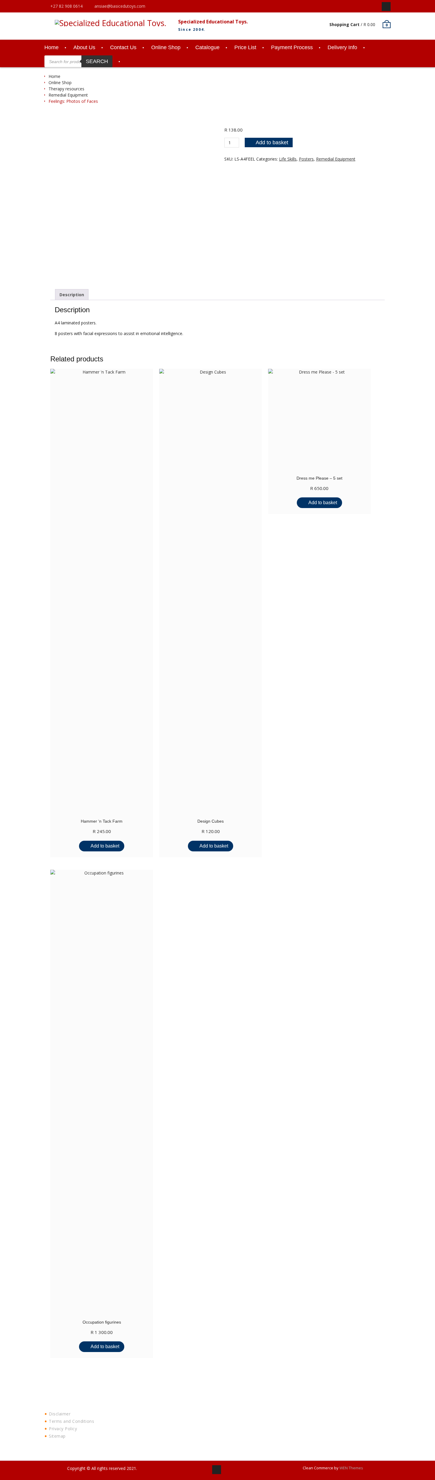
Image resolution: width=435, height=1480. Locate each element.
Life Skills (288, 159)
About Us (84, 47)
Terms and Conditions (71, 1421)
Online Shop (166, 47)
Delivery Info (342, 47)
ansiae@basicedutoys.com (119, 6)
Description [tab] (71, 294)
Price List (245, 47)
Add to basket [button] (105, 845)
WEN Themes (351, 1468)
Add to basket (272, 142)
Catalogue (207, 47)
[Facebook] (386, 6)
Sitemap (57, 1436)
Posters (306, 159)
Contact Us (123, 47)
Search (97, 61)
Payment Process (292, 47)
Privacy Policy (63, 1428)
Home (51, 47)
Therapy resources (66, 89)
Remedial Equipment (68, 95)
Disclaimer (59, 1414)
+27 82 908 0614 (66, 6)
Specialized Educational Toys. (213, 21)
